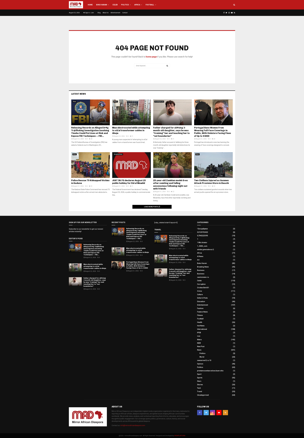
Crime (199, 291)
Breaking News (118, 154)
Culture (200, 294)
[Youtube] (219, 412)
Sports (199, 378)
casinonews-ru (203, 277)
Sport (199, 374)
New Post (200, 346)
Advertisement (115, 13)
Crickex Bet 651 (203, 288)
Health (199, 322)
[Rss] (225, 412)
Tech (199, 388)
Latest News (78, 94)
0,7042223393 (202, 236)
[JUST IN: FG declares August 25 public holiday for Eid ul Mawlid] (131, 165)
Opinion (200, 364)
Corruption (201, 284)
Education (201, 301)
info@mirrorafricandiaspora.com (132, 425)
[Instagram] (212, 412)
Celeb (115, 5)
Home (90, 5)
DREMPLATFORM (179, 435)
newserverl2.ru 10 (204, 360)
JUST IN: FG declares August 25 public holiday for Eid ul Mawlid (129, 181)
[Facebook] (199, 412)
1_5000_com (202, 246)
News (74, 101)
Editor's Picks (202, 298)
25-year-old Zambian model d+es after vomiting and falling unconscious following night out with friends (170, 184)
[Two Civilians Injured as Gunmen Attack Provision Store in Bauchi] (213, 165)
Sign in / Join (89, 13)
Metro (115, 101)
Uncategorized (159, 101)
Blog (99, 13)
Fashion (200, 308)
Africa (137, 5)
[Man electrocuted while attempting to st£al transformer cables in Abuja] (131, 112)
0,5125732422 (202, 232)
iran (198, 336)
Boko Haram (101, 5)
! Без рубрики (202, 229)
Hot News (200, 326)
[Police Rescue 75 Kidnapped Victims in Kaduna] (90, 165)
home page (151, 56)
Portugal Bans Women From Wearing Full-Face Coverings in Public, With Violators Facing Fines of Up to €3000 (212, 131)
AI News (200, 256)
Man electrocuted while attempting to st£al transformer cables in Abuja (131, 130)
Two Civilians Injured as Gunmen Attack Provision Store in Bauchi (211, 181)
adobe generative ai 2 (205, 249)
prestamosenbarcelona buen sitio (210, 371)
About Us (106, 13)
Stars (199, 381)
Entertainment (202, 305)
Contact (125, 13)
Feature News (202, 312)
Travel (199, 391)
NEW (199, 343)
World (197, 101)
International (202, 329)
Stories (200, 385)
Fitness (200, 315)
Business (200, 270)
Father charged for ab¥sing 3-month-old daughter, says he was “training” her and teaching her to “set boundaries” (171, 131)
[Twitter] (206, 412)
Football (150, 5)
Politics (125, 5)
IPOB (199, 333)
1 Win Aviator (202, 242)
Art (198, 260)
